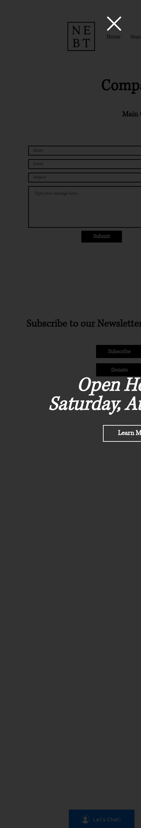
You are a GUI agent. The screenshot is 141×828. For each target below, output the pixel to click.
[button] (114, 23)
